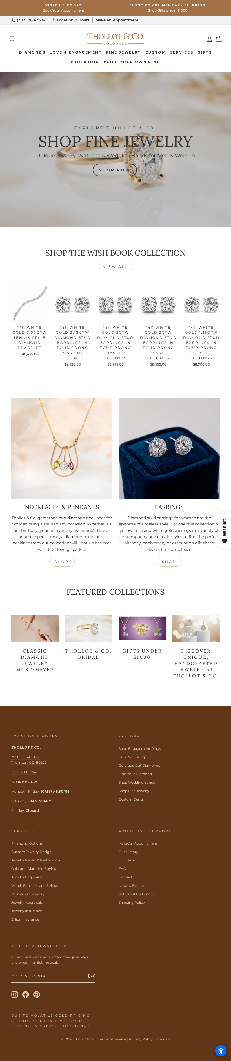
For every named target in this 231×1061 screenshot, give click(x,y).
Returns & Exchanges (136, 894)
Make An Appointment (138, 843)
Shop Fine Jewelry (134, 791)
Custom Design (132, 799)
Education (85, 62)
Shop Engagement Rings (140, 748)
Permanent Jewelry (28, 894)
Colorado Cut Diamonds (139, 765)
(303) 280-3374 (23, 772)
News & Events (131, 885)
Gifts (204, 52)
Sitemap (163, 1039)
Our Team (127, 860)
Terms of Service (112, 1039)
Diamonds (32, 52)
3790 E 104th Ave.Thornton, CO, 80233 (28, 759)
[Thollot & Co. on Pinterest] (36, 994)
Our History (128, 852)
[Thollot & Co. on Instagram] (14, 994)
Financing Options (27, 843)
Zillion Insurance (25, 919)
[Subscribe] (91, 975)
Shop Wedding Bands (137, 782)
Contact (125, 877)
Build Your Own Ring (132, 62)
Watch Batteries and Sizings (34, 885)
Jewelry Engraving (27, 877)
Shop (62, 562)
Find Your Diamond (135, 774)
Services (181, 52)
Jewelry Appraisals (27, 902)
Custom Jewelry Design (31, 852)
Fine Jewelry (123, 52)
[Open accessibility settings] (220, 1050)
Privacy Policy (141, 1039)
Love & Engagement (76, 52)
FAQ (122, 869)
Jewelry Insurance (26, 911)
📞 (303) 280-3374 (28, 20)
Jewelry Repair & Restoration (35, 860)
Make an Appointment (117, 20)
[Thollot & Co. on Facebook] (25, 994)
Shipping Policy (132, 902)
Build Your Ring (132, 757)
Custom (155, 52)
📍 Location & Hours (70, 20)
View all (115, 266)
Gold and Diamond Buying (33, 869)
